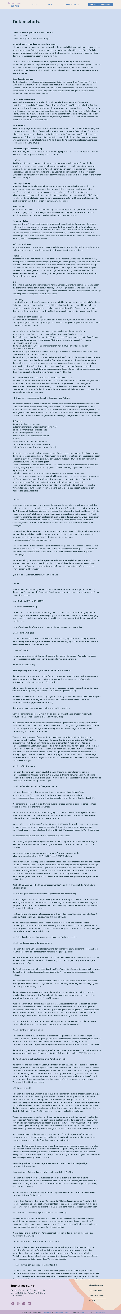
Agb (66, 1312)
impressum (47, 1312)
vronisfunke (100, 1312)
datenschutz (58, 1312)
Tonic (82, 1312)
